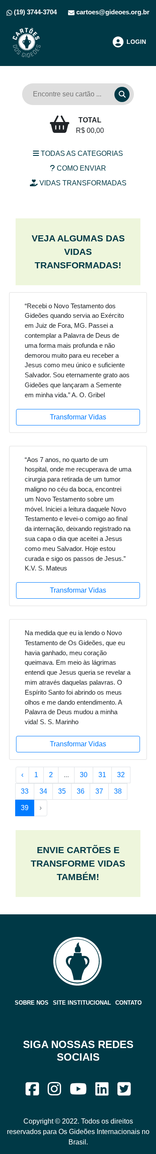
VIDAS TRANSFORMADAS (82, 183)
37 (99, 791)
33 (25, 791)
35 (62, 791)
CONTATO (128, 1002)
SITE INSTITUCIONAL (82, 1002)
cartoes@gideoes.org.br (112, 12)
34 (43, 791)
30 (84, 774)
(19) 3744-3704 (34, 12)
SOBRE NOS (32, 1002)
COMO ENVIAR (80, 168)
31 (102, 774)
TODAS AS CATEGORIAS (81, 153)
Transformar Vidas (78, 417)
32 (121, 774)
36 (80, 791)
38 (118, 791)
